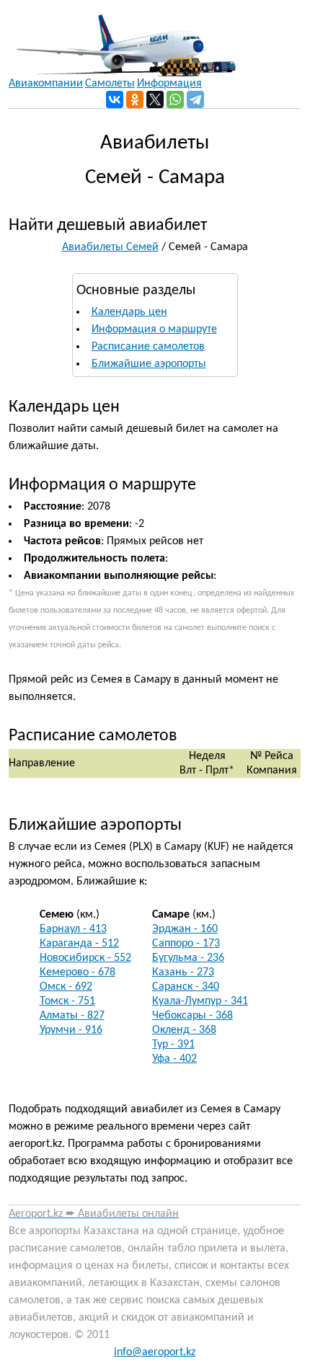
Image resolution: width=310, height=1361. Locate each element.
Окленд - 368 (184, 1030)
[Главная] (122, 38)
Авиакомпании (46, 83)
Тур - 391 (173, 1044)
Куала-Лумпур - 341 (200, 1001)
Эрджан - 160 (185, 929)
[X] (155, 99)
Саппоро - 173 (186, 943)
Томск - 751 (67, 1001)
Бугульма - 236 (188, 958)
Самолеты (110, 83)
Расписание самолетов (148, 347)
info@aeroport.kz (154, 1352)
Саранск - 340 (185, 987)
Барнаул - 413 (73, 929)
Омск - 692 (66, 987)
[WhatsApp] (175, 99)
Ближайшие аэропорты (149, 364)
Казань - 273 (183, 972)
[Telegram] (195, 99)
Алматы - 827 (72, 1015)
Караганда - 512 (79, 943)
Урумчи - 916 (71, 1030)
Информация (169, 83)
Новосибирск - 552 (85, 958)
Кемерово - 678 (77, 972)
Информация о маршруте (154, 329)
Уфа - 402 (174, 1059)
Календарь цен (129, 312)
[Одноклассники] (134, 99)
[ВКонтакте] (114, 99)
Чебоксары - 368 (192, 1015)
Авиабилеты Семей (110, 247)
